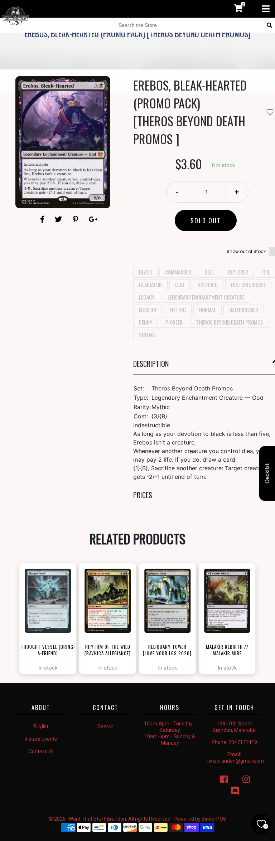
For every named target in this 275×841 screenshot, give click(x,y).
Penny (145, 322)
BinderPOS (214, 819)
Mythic (177, 309)
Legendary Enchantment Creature (206, 297)
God (179, 284)
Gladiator (150, 284)
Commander (178, 272)
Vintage (147, 335)
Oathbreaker (243, 309)
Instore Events (41, 739)
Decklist (267, 473)
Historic (207, 284)
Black (145, 272)
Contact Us (41, 751)
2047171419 (242, 742)
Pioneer (174, 322)
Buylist (40, 726)
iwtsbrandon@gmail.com (235, 761)
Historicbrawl (248, 284)
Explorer (238, 272)
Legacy (146, 297)
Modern (147, 309)
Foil (265, 272)
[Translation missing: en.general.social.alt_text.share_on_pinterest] (76, 219)
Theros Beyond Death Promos (229, 322)
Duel (209, 272)
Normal (207, 309)
